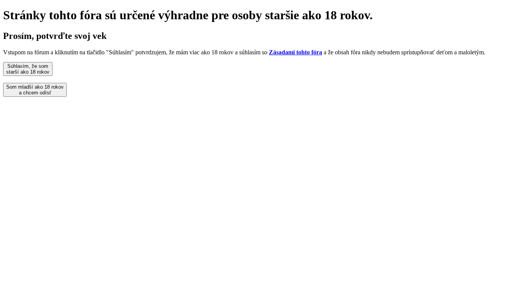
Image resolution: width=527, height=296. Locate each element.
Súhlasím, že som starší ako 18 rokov (27, 69)
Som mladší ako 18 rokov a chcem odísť (35, 90)
